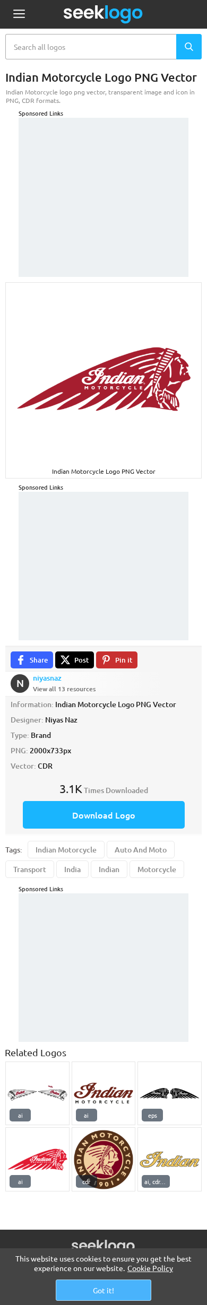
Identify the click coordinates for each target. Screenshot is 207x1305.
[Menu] (19, 14)
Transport (29, 869)
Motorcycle (156, 869)
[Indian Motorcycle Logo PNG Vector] (104, 1094)
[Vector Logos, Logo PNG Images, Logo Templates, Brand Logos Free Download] (103, 14)
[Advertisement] (103, 184)
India (72, 869)
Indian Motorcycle (66, 850)
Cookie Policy (150, 1268)
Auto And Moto (141, 850)
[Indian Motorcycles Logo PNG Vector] (37, 1094)
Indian (109, 869)
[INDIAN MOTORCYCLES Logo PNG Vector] (37, 1159)
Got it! (103, 1290)
